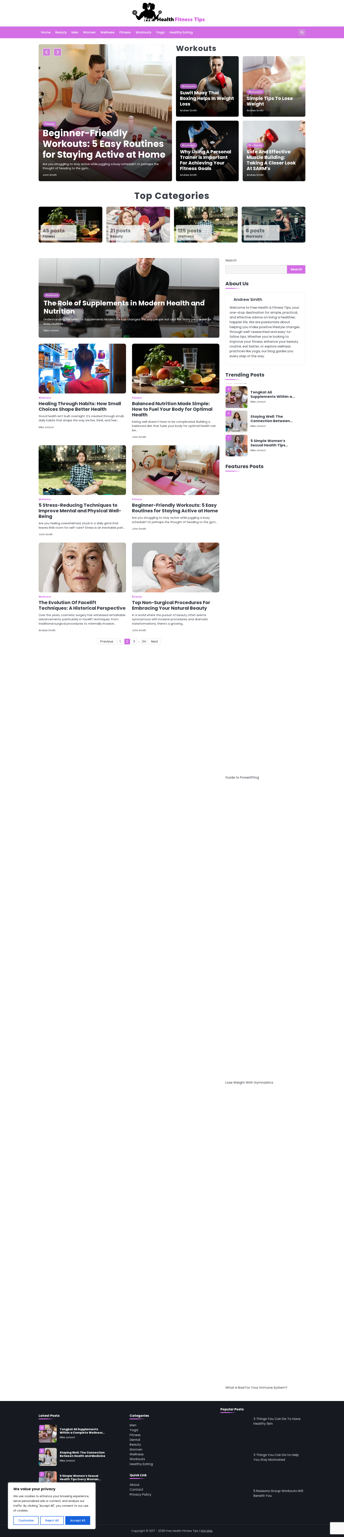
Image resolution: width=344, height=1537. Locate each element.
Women (89, 32)
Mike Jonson (51, 330)
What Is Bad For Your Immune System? (256, 1387)
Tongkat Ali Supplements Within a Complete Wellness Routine (271, 394)
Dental (135, 1439)
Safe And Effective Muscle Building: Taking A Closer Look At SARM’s (271, 160)
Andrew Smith (188, 110)
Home (46, 32)
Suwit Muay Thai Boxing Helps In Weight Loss (207, 98)
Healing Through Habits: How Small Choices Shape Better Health (80, 406)
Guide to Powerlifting (242, 777)
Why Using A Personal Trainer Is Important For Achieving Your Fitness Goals (205, 160)
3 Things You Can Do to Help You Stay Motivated (276, 1457)
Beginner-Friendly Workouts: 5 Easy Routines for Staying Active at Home (104, 144)
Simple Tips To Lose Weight (270, 101)
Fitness (125, 32)
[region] (52, 1505)
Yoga (160, 32)
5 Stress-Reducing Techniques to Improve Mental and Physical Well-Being (80, 511)
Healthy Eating (181, 32)
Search (230, 260)
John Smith (50, 175)
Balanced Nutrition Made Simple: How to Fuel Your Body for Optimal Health (172, 409)
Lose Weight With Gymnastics (249, 1082)
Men (74, 32)
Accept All (77, 1520)
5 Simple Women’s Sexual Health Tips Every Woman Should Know (270, 443)
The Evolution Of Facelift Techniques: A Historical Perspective (82, 605)
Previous (106, 641)
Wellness (107, 32)
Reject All (52, 1520)
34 (144, 641)
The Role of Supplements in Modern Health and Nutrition (124, 307)
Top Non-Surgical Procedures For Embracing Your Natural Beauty (171, 605)
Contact (136, 1489)
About (135, 1484)
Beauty (61, 32)
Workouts (143, 32)
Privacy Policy (140, 1494)
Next (154, 641)
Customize (26, 1520)
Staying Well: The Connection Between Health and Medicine (270, 418)
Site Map (207, 1531)
